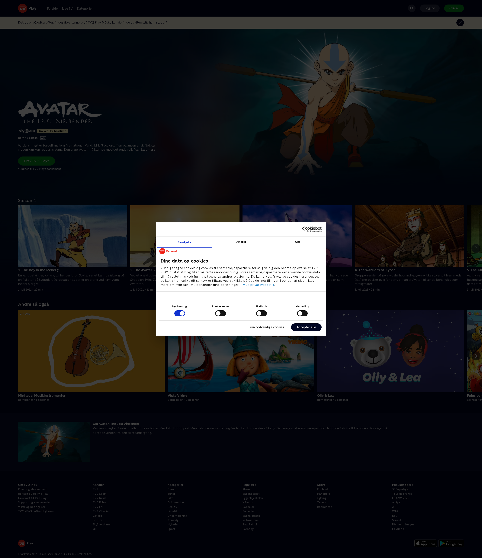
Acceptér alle (306, 327)
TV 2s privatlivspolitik (257, 285)
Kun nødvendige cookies (267, 327)
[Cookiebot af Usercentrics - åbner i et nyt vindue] (305, 229)
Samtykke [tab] (184, 242)
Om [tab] (297, 241)
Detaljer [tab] (241, 241)
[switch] (220, 313)
